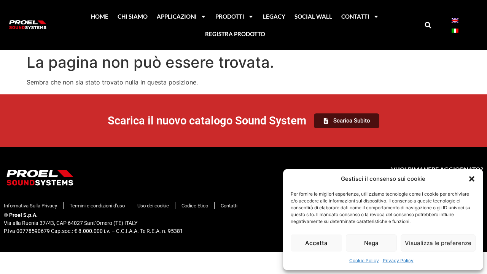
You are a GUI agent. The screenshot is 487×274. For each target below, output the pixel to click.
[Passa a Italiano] (455, 30)
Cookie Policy (364, 260)
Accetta (316, 243)
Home (99, 16)
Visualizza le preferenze (438, 243)
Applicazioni (177, 16)
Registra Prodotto (235, 33)
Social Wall (313, 16)
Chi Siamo (133, 16)
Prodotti (229, 16)
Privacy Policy (398, 260)
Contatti (355, 16)
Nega (371, 243)
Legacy (274, 16)
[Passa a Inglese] (455, 20)
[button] (472, 179)
